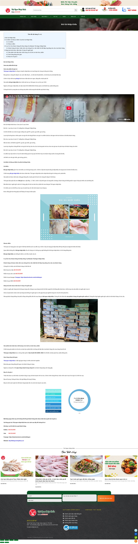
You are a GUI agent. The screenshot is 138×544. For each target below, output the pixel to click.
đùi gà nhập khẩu (14, 173)
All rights (46, 537)
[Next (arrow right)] (7, 542)
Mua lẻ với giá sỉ (12, 56)
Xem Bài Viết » (4, 483)
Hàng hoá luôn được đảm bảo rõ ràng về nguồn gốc (18, 50)
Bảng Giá (73, 16)
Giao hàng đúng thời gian (14, 54)
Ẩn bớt (39, 34)
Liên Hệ (83, 16)
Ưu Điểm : (10, 42)
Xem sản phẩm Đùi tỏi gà (10, 65)
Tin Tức (55, 16)
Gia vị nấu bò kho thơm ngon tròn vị (116, 479)
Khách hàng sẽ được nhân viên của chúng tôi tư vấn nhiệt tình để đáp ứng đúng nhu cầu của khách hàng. (35, 48)
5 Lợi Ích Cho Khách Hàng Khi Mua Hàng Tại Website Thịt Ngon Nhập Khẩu (25, 46)
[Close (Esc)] (2, 540)
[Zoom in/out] (16, 540)
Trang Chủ (23, 16)
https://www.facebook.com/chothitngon (19, 437)
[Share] (7, 540)
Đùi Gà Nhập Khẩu (10, 37)
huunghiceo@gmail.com (32, 527)
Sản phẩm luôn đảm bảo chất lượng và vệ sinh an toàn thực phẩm (25, 52)
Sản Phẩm (44, 16)
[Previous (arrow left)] (2, 542)
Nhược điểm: (10, 44)
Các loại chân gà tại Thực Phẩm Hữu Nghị (14, 479)
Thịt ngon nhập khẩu (9, 71)
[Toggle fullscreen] (11, 540)
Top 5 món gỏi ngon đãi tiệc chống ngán (82, 479)
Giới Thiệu (33, 16)
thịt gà (17, 78)
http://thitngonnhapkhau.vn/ (16, 440)
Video (64, 16)
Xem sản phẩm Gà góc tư (10, 69)
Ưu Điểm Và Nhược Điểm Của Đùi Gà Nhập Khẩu (18, 39)
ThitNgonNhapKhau (37, 537)
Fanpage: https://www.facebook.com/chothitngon (28, 277)
